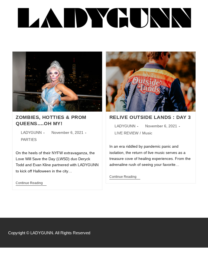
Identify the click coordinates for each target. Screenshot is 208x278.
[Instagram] (197, 232)
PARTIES (29, 139)
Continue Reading (31, 183)
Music (147, 133)
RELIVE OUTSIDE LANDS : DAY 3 (150, 117)
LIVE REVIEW (126, 133)
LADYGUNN (31, 132)
